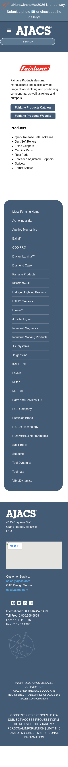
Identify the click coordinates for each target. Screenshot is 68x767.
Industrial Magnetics (25, 328)
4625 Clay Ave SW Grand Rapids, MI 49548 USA (22, 527)
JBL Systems (20, 346)
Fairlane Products (23, 274)
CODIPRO (19, 247)
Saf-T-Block (19, 444)
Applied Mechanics (24, 229)
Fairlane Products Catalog (33, 107)
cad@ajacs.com (17, 589)
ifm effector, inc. (22, 319)
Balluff (16, 238)
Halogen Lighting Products (29, 292)
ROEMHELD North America (30, 435)
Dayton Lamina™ (23, 256)
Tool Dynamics (21, 462)
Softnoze (18, 453)
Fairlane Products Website (33, 115)
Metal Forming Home (25, 211)
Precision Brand (22, 417)
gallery (33, 17)
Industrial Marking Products (29, 337)
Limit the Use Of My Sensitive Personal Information (35, 733)
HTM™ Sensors (22, 301)
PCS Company (22, 408)
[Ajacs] (34, 29)
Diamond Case (22, 265)
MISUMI (17, 391)
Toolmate (18, 471)
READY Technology (25, 426)
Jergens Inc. (20, 355)
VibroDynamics (22, 480)
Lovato (16, 373)
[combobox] (27, 41)
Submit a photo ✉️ (21, 12)
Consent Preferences (29, 715)
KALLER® (19, 364)
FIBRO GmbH (21, 283)
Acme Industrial (22, 220)
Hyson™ (18, 310)
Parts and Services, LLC (28, 400)
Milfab (16, 382)
